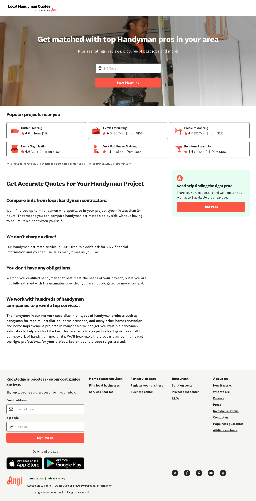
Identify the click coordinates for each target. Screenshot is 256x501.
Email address (16, 400)
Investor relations (226, 411)
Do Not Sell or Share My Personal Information (83, 486)
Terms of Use (35, 478)
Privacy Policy (56, 478)
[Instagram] (223, 473)
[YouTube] (211, 473)
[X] (175, 473)
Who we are (221, 392)
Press (217, 405)
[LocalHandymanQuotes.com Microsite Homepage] (33, 8)
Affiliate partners (225, 430)
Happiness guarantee (228, 424)
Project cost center (185, 392)
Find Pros (210, 207)
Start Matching (128, 83)
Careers (218, 398)
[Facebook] (187, 473)
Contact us (221, 417)
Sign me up (45, 438)
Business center (141, 392)
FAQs (175, 398)
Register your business (146, 385)
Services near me (101, 392)
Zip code (12, 418)
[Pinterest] (199, 473)
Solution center (183, 385)
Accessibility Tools (39, 486)
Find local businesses (104, 385)
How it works (222, 385)
